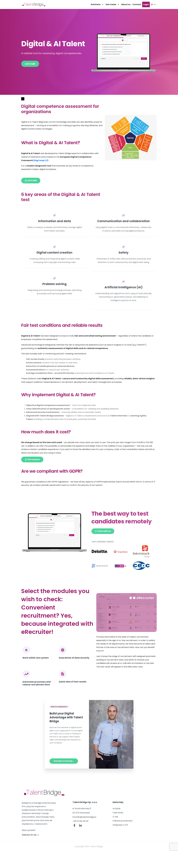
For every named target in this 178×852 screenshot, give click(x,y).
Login (146, 4)
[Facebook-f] (74, 825)
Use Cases (111, 4)
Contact (136, 4)
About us (125, 4)
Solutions (96, 4)
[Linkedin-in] (80, 825)
